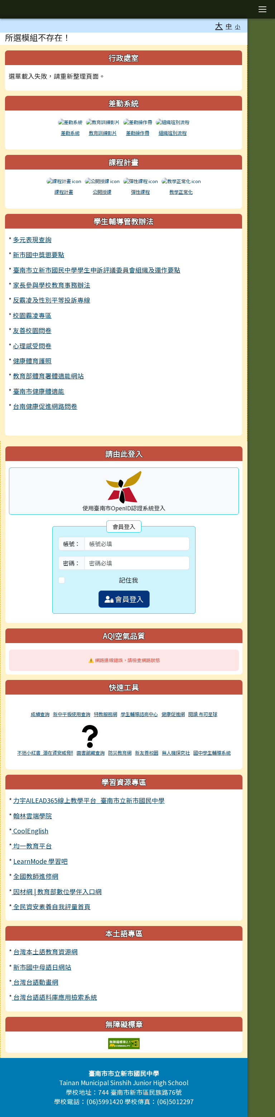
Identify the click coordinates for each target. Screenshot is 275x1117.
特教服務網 (105, 714)
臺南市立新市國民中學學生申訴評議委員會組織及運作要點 (96, 269)
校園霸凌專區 (32, 315)
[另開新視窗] (40, 706)
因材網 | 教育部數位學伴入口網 (57, 891)
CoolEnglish (30, 830)
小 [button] (237, 26)
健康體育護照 (32, 360)
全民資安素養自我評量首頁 (51, 906)
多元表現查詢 (32, 239)
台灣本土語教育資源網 (45, 951)
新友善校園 (146, 752)
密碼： (71, 563)
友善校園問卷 (32, 330)
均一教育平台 (32, 845)
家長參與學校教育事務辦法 (51, 284)
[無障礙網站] (124, 1042)
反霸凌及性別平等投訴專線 (51, 299)
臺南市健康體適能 (38, 391)
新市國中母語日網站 (42, 966)
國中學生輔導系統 (212, 752)
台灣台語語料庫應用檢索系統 (54, 997)
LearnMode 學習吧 (40, 861)
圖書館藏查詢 (91, 752)
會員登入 (129, 599)
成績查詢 (40, 714)
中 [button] (229, 25)
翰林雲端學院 (32, 815)
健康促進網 (173, 714)
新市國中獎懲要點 (38, 254)
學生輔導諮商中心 (139, 714)
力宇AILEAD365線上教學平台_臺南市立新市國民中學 (89, 800)
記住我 (128, 579)
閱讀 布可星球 (202, 714)
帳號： (71, 543)
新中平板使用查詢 (71, 714)
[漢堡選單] (262, 9)
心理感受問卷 (32, 345)
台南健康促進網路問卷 (45, 406)
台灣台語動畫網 (35, 982)
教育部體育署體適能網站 (48, 375)
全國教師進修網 (35, 876)
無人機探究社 (176, 752)
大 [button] (219, 25)
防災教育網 (119, 752)
